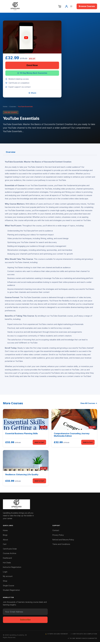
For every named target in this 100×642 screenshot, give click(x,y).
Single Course (8, 585)
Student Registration (11, 590)
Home (5, 106)
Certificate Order (10, 549)
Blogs (5, 535)
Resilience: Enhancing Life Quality (21, 474)
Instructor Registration (12, 567)
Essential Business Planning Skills (21, 433)
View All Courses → (88, 403)
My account (8, 576)
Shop (5, 581)
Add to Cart (39, 442)
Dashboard (7, 558)
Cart (4, 544)
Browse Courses (87, 6)
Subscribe (25, 619)
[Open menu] (71, 6)
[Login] (66, 6)
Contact (55, 530)
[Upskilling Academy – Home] (50, 504)
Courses (12, 106)
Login (5, 572)
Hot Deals (7, 563)
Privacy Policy (58, 535)
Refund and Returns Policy (63, 540)
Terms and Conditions (61, 544)
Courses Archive (9, 553)
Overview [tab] (10, 152)
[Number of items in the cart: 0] (59, 6)
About (5, 540)
